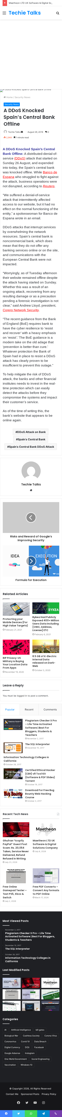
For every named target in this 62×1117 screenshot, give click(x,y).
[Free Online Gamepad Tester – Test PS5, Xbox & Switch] (16, 875)
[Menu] (4, 14)
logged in (22, 695)
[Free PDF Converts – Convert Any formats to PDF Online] (46, 875)
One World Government (15, 1059)
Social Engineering (40, 1059)
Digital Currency (12, 1047)
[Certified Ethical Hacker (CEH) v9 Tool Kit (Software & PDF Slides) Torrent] (13, 773)
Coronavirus (10, 1041)
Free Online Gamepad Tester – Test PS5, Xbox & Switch (15, 892)
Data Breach (40, 1041)
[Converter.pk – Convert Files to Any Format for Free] (50, 994)
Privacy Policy (49, 1094)
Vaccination (10, 1064)
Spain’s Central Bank (31, 439)
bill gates (40, 1030)
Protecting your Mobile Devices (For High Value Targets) (15, 622)
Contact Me (12, 1094)
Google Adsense (12, 1053)
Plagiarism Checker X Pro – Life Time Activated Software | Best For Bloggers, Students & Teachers (41, 728)
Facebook (39, 1047)
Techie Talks (14, 132)
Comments (50, 709)
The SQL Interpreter (37, 744)
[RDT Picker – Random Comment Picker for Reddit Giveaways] (50, 1006)
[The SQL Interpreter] (13, 747)
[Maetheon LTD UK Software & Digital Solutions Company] (46, 829)
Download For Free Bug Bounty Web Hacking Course (39, 793)
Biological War (11, 1035)
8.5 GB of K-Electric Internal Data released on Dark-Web (44, 661)
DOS (27, 1047)
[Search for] (57, 14)
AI (5, 1030)
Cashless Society (31, 1035)
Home (9, 97)
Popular (10, 709)
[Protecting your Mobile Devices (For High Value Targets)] (16, 609)
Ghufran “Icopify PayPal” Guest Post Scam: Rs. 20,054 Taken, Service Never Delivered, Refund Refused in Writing (16, 849)
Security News (22, 97)
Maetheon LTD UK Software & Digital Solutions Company (45, 844)
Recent (29, 709)
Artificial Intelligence (21, 1030)
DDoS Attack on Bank (31, 432)
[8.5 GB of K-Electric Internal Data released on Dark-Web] (45, 646)
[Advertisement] (31, 54)
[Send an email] (22, 132)
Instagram (29, 1053)
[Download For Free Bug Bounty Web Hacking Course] (13, 794)
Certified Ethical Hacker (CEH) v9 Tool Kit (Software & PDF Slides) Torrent (40, 775)
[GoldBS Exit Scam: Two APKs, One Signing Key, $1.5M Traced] (12, 983)
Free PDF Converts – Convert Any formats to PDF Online (46, 890)
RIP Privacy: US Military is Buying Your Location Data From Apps (15, 662)
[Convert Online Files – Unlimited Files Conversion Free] (12, 1006)
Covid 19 (25, 1041)
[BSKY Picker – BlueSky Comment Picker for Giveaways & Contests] (31, 1006)
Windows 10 (26, 1064)
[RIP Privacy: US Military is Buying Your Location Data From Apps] (16, 647)
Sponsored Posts (30, 1094)
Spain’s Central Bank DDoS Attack (31, 446)
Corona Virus (50, 1035)
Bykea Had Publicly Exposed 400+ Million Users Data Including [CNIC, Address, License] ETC (45, 623)
